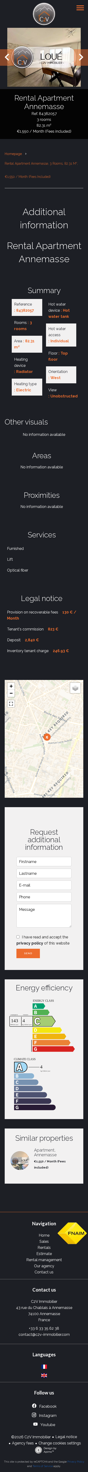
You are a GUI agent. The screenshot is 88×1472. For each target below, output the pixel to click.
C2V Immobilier (44, 1301)
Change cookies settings (59, 1443)
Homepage (13, 154)
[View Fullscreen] (11, 703)
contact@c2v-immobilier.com (44, 1334)
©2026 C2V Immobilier (31, 1437)
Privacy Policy (75, 1461)
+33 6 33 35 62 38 (44, 1328)
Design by (50, 1450)
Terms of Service (43, 1466)
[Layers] (75, 688)
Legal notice (66, 1437)
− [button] (11, 693)
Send (28, 953)
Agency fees (23, 1443)
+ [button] (11, 686)
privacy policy (29, 943)
